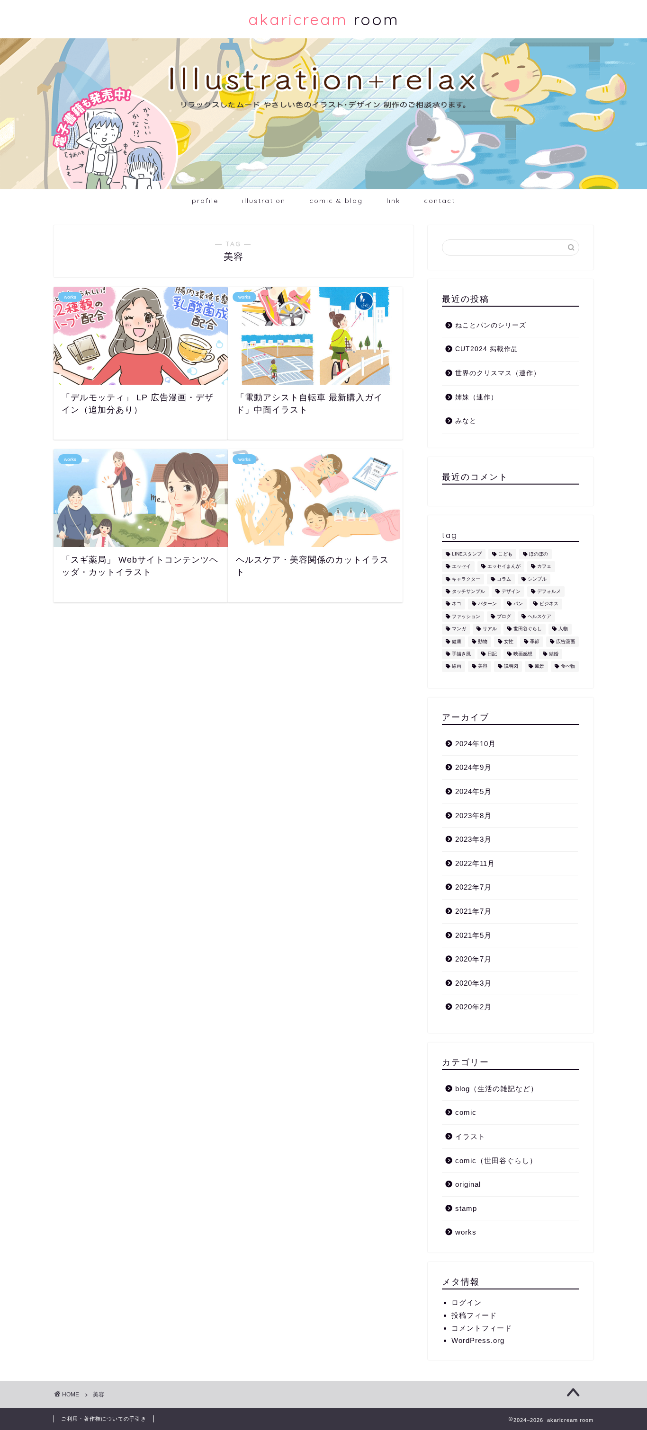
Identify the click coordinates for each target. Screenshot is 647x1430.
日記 (492, 653)
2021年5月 (473, 935)
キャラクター (466, 579)
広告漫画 (565, 641)
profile (205, 200)
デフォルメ (549, 591)
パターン (487, 604)
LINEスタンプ (467, 553)
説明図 (511, 666)
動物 (482, 641)
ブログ (504, 616)
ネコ (456, 604)
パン (518, 604)
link (393, 200)
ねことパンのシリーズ (490, 325)
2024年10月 (475, 744)
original (468, 1184)
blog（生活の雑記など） (496, 1089)
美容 (482, 666)
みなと (465, 420)
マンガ (459, 629)
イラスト (470, 1136)
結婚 (553, 653)
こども (505, 553)
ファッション (466, 616)
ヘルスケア (539, 616)
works (465, 1232)
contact (439, 200)
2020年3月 (473, 983)
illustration (264, 200)
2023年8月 (473, 816)
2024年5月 (473, 791)
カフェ (544, 566)
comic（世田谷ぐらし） (496, 1160)
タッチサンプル (468, 591)
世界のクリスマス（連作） (497, 373)
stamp (466, 1208)
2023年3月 (473, 839)
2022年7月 (473, 887)
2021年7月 (473, 911)
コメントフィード (481, 1328)
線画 (456, 666)
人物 (563, 629)
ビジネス (548, 604)
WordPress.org (477, 1340)
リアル (490, 629)
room (323, 19)
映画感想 (522, 653)
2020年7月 (473, 959)
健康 (456, 641)
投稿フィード (474, 1315)
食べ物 (568, 666)
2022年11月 (475, 863)
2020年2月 (473, 1007)
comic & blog (336, 200)
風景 (539, 666)
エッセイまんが (504, 566)
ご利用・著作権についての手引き (103, 1418)
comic (465, 1112)
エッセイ (461, 566)
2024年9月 (473, 767)
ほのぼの (538, 553)
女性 (508, 641)
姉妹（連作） (476, 397)
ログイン (466, 1302)
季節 (534, 641)
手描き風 (461, 653)
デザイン (511, 591)
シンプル (537, 579)
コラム (504, 579)
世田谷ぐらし (527, 629)
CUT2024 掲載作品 (486, 349)
